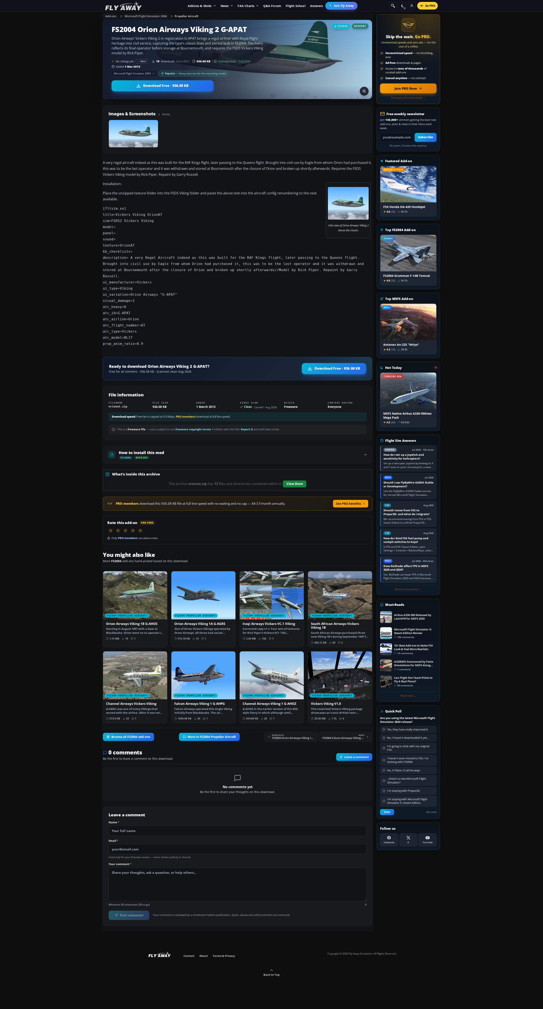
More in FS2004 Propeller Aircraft (212, 737)
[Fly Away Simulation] (123, 5)
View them (294, 484)
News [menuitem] (225, 6)
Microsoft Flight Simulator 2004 (146, 16)
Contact (189, 956)
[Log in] (412, 6)
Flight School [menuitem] (295, 6)
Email (113, 841)
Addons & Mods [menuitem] (200, 6)
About (203, 956)
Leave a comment (356, 757)
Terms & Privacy (224, 956)
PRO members (185, 416)
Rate (143, 61)
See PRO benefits (348, 504)
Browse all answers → (408, 589)
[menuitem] (341, 6)
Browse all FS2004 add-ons (130, 737)
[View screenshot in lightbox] (364, 91)
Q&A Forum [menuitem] (272, 6)
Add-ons (110, 16)
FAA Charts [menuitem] (246, 6)
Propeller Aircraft (186, 16)
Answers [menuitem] (316, 6)
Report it (247, 429)
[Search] (393, 6)
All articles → (408, 695)
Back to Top (271, 975)
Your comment (120, 864)
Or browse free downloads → (408, 98)
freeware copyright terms (193, 429)
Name (114, 822)
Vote (387, 812)
